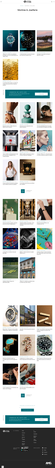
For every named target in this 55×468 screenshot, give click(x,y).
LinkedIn (45, 447)
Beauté (23, 434)
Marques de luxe (23, 444)
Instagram (45, 452)
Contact (35, 442)
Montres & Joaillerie (23, 438)
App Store (24, 448)
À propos (35, 431)
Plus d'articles (27, 410)
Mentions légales (35, 436)
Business (23, 432)
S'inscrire (41, 94)
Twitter (45, 450)
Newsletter (35, 433)
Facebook (45, 454)
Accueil (22, 5)
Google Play (24, 450)
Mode (23, 430)
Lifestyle (23, 441)
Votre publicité (35, 440)
